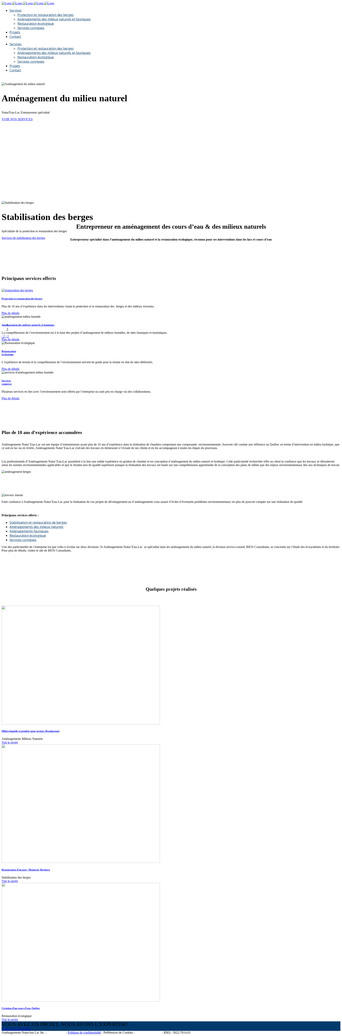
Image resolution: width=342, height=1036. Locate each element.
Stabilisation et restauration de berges (38, 522)
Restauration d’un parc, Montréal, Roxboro (26, 869)
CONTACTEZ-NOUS (16, 1029)
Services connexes (23, 540)
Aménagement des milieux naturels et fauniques (28, 324)
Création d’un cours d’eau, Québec (21, 1008)
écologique (8, 354)
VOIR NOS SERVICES (17, 119)
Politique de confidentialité (84, 1032)
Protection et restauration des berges (22, 298)
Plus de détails (10, 313)
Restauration (9, 351)
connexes (7, 383)
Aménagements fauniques (29, 531)
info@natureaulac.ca (148, 1032)
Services (6, 380)
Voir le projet (10, 742)
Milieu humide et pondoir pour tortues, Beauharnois (31, 731)
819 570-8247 (56, 1032)
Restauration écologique (28, 535)
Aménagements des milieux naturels (36, 527)
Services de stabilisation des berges (23, 238)
